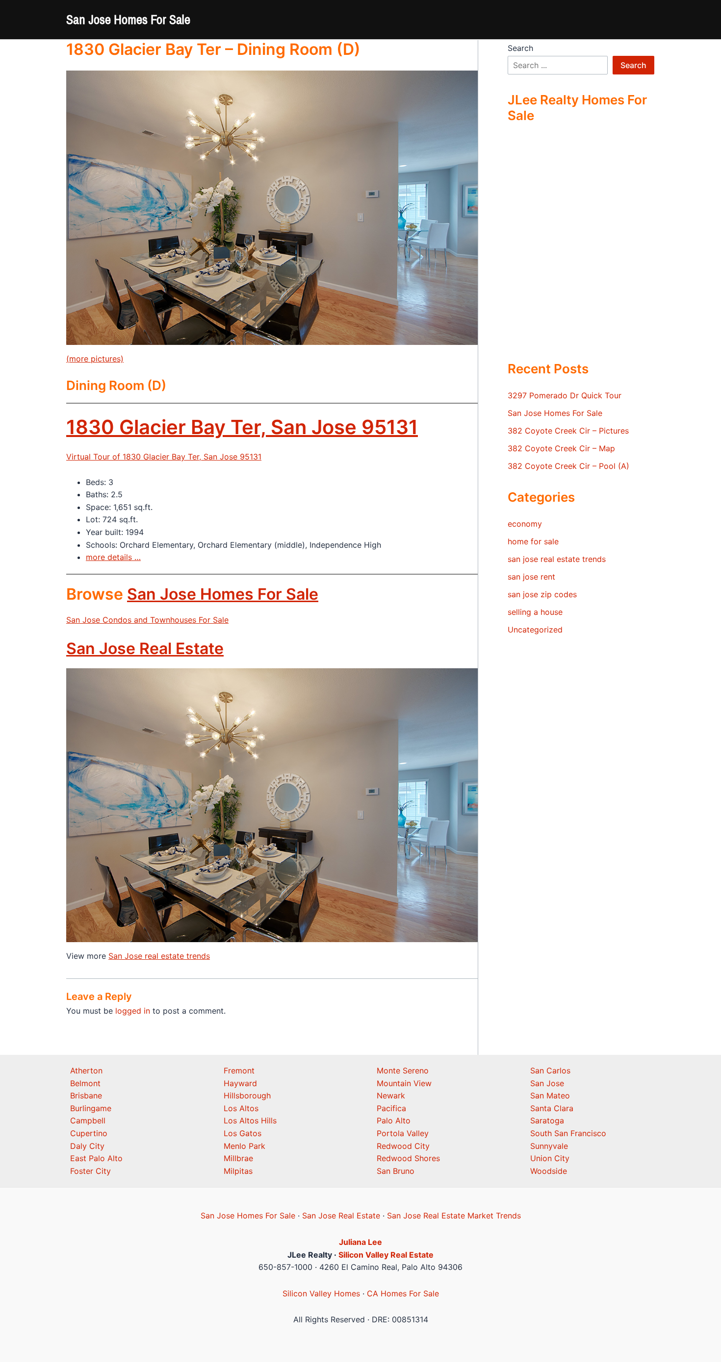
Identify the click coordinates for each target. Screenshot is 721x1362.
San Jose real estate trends (159, 956)
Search (520, 48)
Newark (391, 1095)
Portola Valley (403, 1133)
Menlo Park (244, 1146)
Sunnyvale (549, 1146)
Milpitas (238, 1171)
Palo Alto (394, 1120)
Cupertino (88, 1133)
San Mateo (550, 1095)
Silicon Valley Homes (321, 1293)
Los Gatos (242, 1133)
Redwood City (403, 1146)
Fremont (239, 1070)
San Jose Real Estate (145, 648)
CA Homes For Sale (403, 1293)
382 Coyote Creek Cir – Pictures (568, 431)
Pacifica (391, 1108)
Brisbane (86, 1095)
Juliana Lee (360, 1242)
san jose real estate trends (557, 559)
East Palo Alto (96, 1158)
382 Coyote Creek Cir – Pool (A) (568, 466)
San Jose (547, 1083)
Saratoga (547, 1120)
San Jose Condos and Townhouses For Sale (147, 620)
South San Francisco (568, 1133)
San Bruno (395, 1171)
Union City (549, 1158)
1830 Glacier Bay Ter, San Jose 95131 (242, 427)
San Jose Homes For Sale (128, 19)
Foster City (90, 1171)
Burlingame (90, 1108)
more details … (113, 557)
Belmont (85, 1083)
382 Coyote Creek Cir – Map (561, 448)
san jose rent (531, 577)
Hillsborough (247, 1095)
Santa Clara (551, 1108)
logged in (132, 1011)
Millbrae (238, 1158)
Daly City (87, 1146)
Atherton (86, 1070)
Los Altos (241, 1108)
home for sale (533, 541)
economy (525, 524)
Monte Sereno (403, 1070)
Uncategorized (535, 629)
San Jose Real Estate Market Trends (454, 1215)
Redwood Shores (408, 1158)
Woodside (548, 1171)
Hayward (240, 1083)
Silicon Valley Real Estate (386, 1255)
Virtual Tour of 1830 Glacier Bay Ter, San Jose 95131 (163, 457)
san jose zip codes (542, 594)
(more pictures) (95, 359)
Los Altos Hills (250, 1120)
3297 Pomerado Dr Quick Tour (564, 395)
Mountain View (404, 1083)
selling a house (535, 612)
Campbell (87, 1120)
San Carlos (550, 1070)
